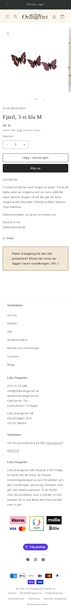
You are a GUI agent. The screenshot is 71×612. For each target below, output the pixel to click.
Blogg (11, 364)
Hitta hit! (13, 450)
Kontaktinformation (37, 604)
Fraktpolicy (34, 598)
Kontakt (12, 323)
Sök (9, 331)
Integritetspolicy (54, 593)
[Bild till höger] (44, 99)
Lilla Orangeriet (33, 588)
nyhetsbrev (54, 443)
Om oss (12, 315)
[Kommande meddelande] (64, 5)
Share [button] (10, 238)
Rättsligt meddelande (55, 598)
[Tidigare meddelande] (7, 5)
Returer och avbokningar (23, 348)
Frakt (19, 130)
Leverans (13, 356)
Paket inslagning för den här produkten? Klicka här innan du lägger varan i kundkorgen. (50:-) (35, 258)
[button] (7, 17)
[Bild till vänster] (27, 99)
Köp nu (36, 168)
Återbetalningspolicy (31, 593)
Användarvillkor (17, 339)
